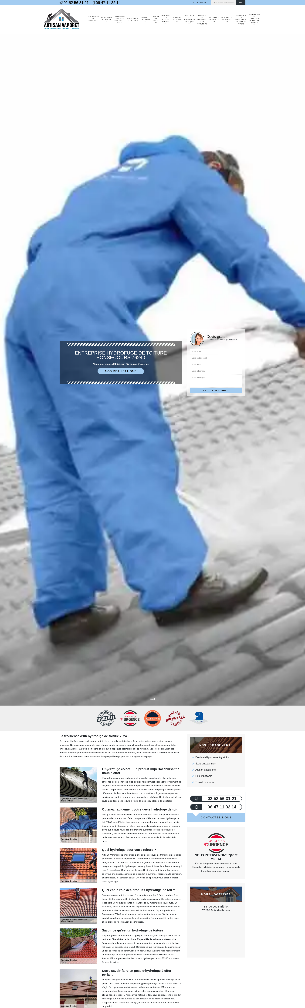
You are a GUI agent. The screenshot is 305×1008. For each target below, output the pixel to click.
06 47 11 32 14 (108, 3)
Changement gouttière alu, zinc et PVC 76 (119, 20)
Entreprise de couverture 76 (93, 20)
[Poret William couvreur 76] (61, 19)
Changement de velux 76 (133, 20)
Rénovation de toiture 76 (106, 20)
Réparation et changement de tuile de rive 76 (241, 20)
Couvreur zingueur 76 (145, 20)
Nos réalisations (120, 371)
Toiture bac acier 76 (155, 20)
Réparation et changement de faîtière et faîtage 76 (254, 20)
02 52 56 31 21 (76, 3)
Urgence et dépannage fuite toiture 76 (202, 20)
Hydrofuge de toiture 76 (177, 20)
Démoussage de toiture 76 (227, 20)
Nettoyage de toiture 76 (214, 20)
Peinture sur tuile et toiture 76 (166, 20)
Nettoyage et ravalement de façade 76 (189, 20)
